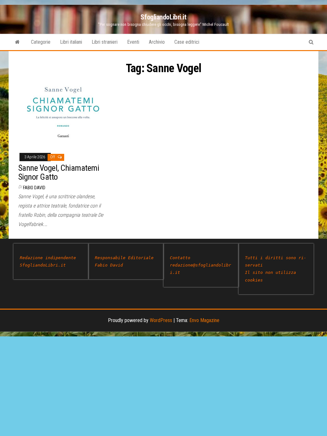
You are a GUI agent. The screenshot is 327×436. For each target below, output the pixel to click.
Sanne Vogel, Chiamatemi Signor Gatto (58, 172)
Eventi (133, 42)
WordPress (161, 320)
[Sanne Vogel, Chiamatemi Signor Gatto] (63, 113)
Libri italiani (71, 42)
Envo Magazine (204, 320)
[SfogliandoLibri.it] (17, 42)
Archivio (157, 42)
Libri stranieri (105, 42)
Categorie (40, 42)
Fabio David (34, 187)
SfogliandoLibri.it (163, 17)
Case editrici (186, 42)
